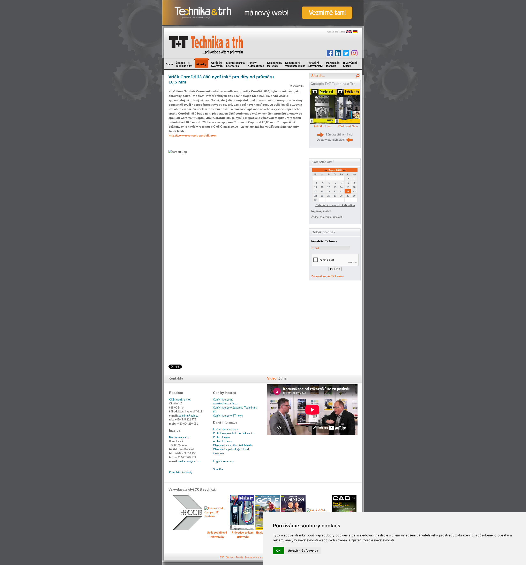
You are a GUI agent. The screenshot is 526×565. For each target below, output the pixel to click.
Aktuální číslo (322, 126)
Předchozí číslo (348, 126)
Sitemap (230, 557)
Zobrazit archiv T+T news (327, 276)
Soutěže (218, 469)
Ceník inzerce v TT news (228, 415)
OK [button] (278, 550)
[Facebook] (330, 53)
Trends (239, 557)
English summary (223, 461)
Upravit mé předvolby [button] (303, 550)
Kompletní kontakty (180, 472)
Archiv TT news (222, 441)
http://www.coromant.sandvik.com (192, 135)
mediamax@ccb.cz (189, 461)
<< (326, 170)
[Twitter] (346, 53)
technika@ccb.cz (188, 415)
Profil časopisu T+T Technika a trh (233, 433)
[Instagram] (354, 53)
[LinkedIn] (338, 53)
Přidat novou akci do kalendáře (335, 205)
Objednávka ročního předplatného (233, 445)
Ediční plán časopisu (225, 429)
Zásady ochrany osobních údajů (261, 557)
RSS (222, 557)
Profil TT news (221, 437)
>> (344, 170)
